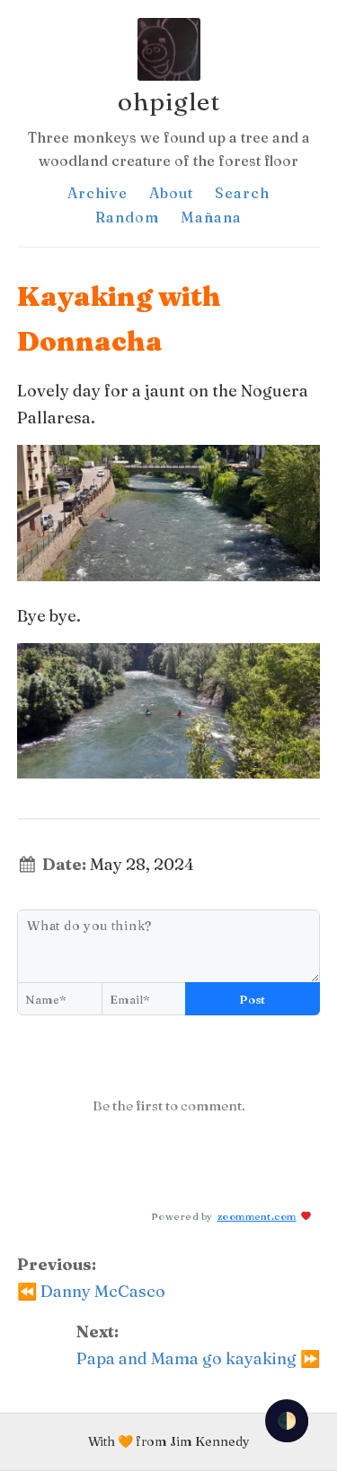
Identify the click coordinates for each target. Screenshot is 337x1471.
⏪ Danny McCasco (91, 1291)
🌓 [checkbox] (287, 1420)
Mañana (211, 217)
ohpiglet (169, 101)
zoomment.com (257, 1216)
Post (252, 999)
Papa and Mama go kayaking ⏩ (198, 1358)
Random (127, 217)
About (171, 193)
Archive (97, 193)
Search (242, 193)
